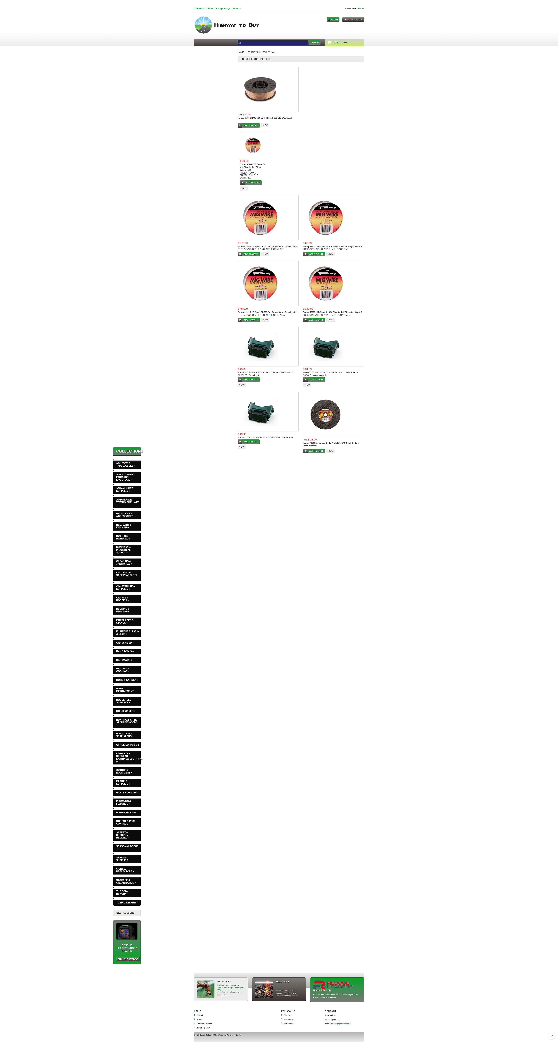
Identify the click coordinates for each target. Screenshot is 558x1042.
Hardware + (124, 660)
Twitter (287, 1015)
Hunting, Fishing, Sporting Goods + (127, 722)
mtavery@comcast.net (341, 1024)
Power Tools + (126, 812)
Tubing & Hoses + (127, 902)
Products (200, 9)
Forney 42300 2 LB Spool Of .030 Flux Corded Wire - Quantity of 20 (267, 312)
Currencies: (350, 9)
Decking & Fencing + (122, 610)
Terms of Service (204, 1024)
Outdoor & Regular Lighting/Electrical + (128, 757)
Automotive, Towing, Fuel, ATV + (127, 502)
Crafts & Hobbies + (122, 599)
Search (200, 1015)
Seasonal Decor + (127, 847)
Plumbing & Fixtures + (123, 802)
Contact (237, 9)
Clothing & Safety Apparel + (126, 575)
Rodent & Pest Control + (125, 822)
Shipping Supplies (122, 858)
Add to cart (251, 125)
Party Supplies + (127, 792)
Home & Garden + (127, 680)
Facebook (288, 1019)
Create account (353, 19)
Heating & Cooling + (122, 669)
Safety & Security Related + (122, 835)
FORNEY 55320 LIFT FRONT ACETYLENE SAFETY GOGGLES (265, 437)
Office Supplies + (127, 745)
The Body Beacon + (122, 892)
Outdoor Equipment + (124, 771)
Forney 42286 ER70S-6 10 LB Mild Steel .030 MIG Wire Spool (265, 118)
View (265, 125)
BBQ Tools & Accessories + (125, 514)
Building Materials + (124, 537)
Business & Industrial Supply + (123, 550)
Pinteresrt (288, 1024)
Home (241, 52)
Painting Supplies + (123, 782)
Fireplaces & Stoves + (125, 621)
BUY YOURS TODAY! (128, 959)
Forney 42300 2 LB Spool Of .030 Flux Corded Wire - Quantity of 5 (332, 312)
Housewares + (125, 711)
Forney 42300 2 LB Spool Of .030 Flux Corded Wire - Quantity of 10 (267, 246)
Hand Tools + (125, 651)
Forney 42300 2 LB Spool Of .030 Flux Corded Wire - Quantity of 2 (332, 246)
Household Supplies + (123, 701)
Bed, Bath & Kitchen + (123, 526)
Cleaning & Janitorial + (124, 562)
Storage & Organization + (126, 881)
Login (334, 19)
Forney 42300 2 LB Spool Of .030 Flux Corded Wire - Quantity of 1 (252, 167)
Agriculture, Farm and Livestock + (125, 477)
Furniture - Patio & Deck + (127, 632)
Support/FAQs (224, 9)
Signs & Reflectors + (125, 870)
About (210, 9)
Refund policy (203, 1028)
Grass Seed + (125, 643)
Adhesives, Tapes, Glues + (125, 464)
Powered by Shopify (234, 1035)
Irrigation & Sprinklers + (125, 734)
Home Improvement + (126, 689)
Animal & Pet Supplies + (124, 489)
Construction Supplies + (125, 587)
